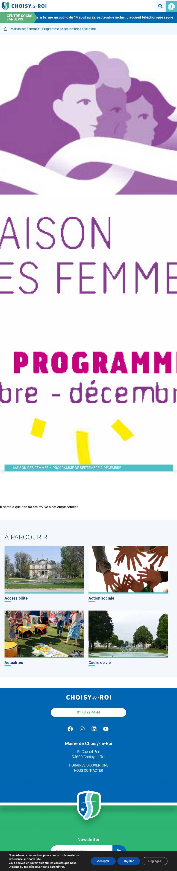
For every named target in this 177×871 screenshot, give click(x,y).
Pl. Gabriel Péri (88, 751)
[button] (171, 6)
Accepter (103, 861)
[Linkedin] (93, 729)
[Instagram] (82, 729)
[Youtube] (105, 729)
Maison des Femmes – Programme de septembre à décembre (67, 468)
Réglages (154, 861)
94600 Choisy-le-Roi (88, 757)
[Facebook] (70, 729)
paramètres (57, 867)
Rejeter (129, 861)
